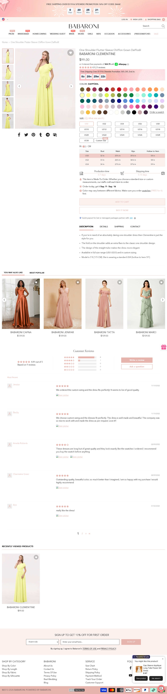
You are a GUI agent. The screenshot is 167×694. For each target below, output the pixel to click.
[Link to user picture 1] (62, 400)
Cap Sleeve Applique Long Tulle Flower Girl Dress (152, 668)
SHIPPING (119, 226)
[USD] (5, 19)
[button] (19, 86)
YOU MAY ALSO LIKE (13, 272)
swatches (146, 191)
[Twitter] (26, 135)
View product (141, 678)
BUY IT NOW (122, 210)
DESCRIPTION (86, 226)
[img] (62, 386)
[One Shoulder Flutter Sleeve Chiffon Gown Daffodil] (21, 579)
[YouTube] (130, 675)
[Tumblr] (41, 135)
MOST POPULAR (37, 273)
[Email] (55, 135)
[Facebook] (19, 135)
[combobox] (151, 26)
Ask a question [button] (137, 366)
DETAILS (104, 226)
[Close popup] (162, 658)
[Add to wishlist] (70, 52)
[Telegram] (48, 135)
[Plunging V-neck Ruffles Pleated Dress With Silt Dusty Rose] (63, 304)
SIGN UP (131, 642)
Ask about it (156, 678)
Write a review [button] (137, 360)
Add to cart (122, 201)
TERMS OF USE (90, 648)
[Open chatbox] (161, 688)
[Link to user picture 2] (76, 461)
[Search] (154, 26)
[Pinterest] (33, 135)
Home (5, 42)
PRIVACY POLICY (108, 648)
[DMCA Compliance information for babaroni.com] (77, 690)
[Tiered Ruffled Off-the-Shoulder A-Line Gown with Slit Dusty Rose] (104, 304)
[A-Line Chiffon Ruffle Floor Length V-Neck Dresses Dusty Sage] (146, 304)
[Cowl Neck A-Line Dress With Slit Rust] (21, 304)
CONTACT (135, 226)
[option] (45, 88)
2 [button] (82, 534)
